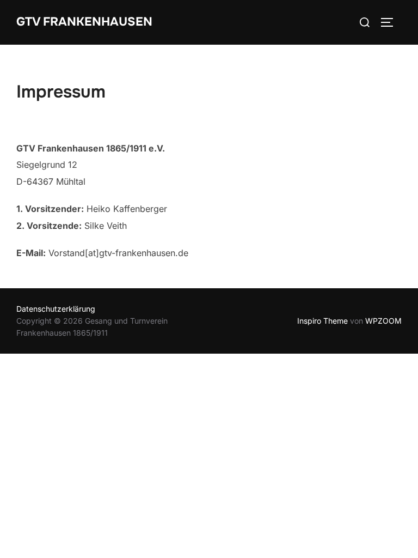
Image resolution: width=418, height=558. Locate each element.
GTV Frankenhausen (84, 21)
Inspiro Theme (322, 320)
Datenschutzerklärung (55, 308)
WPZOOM (383, 320)
